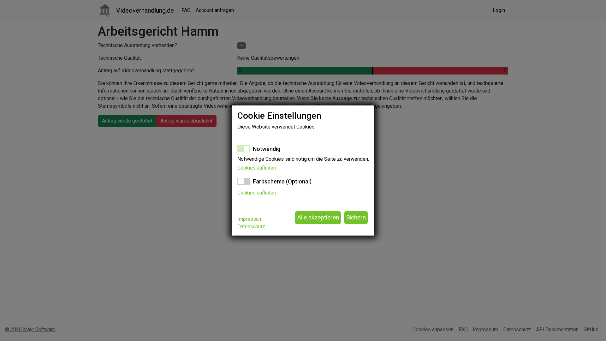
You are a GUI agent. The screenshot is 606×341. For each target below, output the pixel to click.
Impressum (250, 219)
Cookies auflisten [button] (256, 168)
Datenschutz (251, 227)
